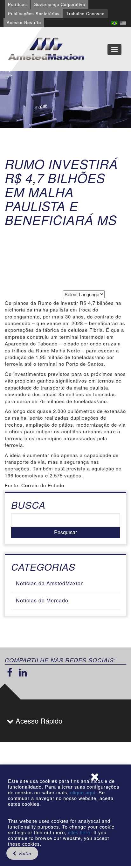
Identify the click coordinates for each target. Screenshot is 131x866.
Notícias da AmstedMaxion (50, 583)
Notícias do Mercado (42, 600)
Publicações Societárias (34, 13)
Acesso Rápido (38, 720)
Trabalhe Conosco (85, 13)
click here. (80, 832)
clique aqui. (84, 792)
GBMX (46, 49)
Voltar (24, 853)
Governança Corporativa (59, 4)
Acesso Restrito (24, 22)
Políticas (17, 4)
